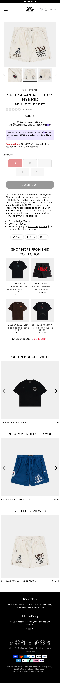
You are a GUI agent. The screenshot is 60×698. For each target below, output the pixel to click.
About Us (12, 648)
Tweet (19, 237)
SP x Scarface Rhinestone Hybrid (42, 285)
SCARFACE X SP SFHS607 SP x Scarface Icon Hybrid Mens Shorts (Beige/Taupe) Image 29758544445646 (27, 24)
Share (32, 237)
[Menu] (6, 9)
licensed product (37, 226)
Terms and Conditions (32, 667)
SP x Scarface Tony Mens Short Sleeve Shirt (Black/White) (42, 302)
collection (40, 338)
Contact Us (22, 648)
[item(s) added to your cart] (50, 9)
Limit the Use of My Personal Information (29, 669)
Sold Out (30, 184)
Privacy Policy (47, 667)
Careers (31, 648)
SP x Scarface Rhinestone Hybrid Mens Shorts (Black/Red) (42, 261)
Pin (45, 237)
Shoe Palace (18, 667)
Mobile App (30, 651)
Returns (48, 648)
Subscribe (30, 629)
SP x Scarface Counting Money (18, 285)
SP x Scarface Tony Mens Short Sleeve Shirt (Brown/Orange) (17, 302)
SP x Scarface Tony (18, 325)
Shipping (39, 648)
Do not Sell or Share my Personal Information (30, 672)
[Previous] (5, 75)
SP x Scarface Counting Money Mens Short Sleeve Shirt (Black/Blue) (17, 261)
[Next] (55, 75)
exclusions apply (28, 229)
